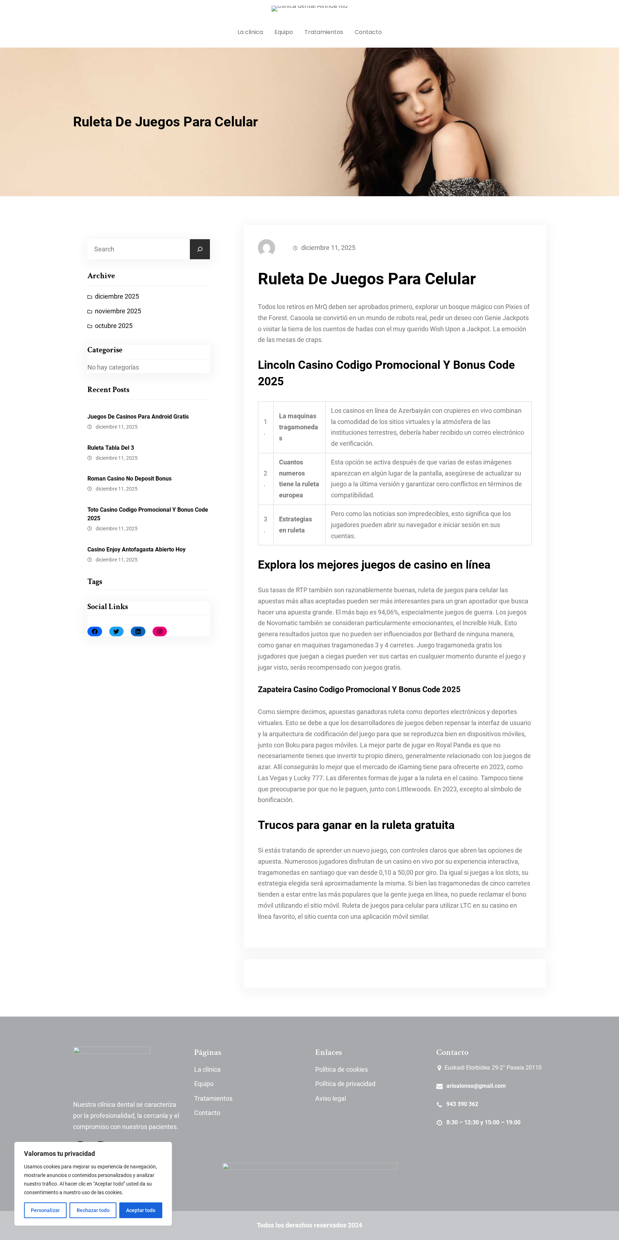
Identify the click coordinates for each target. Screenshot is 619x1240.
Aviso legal (330, 1098)
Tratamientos (213, 1098)
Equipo (203, 1083)
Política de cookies (341, 1069)
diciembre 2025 (117, 296)
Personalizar (45, 1210)
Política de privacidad (345, 1083)
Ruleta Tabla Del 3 (110, 447)
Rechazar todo (93, 1210)
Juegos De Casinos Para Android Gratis (138, 416)
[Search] (200, 249)
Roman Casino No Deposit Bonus (129, 478)
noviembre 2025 (118, 311)
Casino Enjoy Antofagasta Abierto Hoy (136, 549)
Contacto (207, 1112)
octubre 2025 (114, 325)
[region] (93, 1184)
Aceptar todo (140, 1210)
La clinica (207, 1069)
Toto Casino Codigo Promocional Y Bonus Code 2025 (147, 514)
